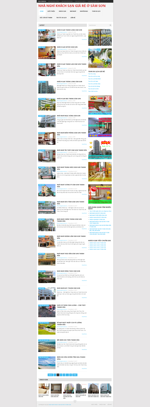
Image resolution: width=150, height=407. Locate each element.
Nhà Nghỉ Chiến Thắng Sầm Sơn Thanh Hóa (69, 220)
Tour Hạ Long (92, 73)
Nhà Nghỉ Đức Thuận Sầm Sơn (68, 288)
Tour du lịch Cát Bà (93, 88)
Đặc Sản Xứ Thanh (46, 17)
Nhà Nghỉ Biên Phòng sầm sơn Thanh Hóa (71, 134)
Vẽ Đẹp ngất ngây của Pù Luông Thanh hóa (69, 323)
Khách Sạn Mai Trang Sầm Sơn (69, 98)
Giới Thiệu (51, 11)
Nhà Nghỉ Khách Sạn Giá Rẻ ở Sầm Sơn (72, 5)
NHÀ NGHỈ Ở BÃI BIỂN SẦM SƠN (98, 215)
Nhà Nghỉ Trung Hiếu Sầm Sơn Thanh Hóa (71, 168)
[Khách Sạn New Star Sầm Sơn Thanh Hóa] (93, 388)
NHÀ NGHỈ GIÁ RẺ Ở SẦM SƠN (97, 213)
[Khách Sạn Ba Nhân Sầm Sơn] (43, 388)
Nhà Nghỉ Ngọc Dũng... (54, 1)
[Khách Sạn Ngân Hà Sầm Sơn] (81, 388)
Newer (50, 375)
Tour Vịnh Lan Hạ (93, 91)
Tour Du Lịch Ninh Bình (94, 78)
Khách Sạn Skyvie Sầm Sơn (67, 47)
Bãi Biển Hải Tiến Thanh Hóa (68, 340)
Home (41, 11)
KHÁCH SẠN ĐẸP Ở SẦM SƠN (97, 219)
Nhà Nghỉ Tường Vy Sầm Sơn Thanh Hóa (70, 185)
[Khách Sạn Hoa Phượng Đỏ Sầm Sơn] (68, 388)
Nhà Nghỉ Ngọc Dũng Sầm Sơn (68, 116)
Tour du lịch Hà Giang (94, 86)
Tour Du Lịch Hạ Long (94, 76)
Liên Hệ (73, 17)
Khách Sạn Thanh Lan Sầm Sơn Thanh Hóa (71, 65)
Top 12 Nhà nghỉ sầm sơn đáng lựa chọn (100, 211)
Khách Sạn (62, 11)
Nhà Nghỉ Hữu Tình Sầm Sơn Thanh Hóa (70, 203)
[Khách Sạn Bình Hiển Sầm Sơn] (56, 388)
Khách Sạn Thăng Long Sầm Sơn (69, 81)
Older (74, 375)
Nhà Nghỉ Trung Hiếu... (94, 1)
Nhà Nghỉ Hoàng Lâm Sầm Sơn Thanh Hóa (71, 237)
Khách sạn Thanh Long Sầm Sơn (69, 30)
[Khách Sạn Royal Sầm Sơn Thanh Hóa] (105, 388)
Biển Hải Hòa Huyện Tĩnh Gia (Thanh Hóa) (71, 358)
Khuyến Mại (84, 11)
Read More (84, 39)
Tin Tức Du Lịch (61, 17)
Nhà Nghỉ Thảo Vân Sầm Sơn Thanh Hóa (70, 254)
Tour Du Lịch (96, 11)
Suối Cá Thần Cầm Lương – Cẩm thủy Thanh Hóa (71, 306)
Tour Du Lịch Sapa (93, 81)
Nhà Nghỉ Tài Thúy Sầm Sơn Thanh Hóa (72, 150)
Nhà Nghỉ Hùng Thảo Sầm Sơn (68, 271)
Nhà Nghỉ (73, 11)
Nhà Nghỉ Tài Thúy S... (80, 1)
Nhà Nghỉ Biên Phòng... (67, 1)
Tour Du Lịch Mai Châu (94, 83)
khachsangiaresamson (62, 32)
